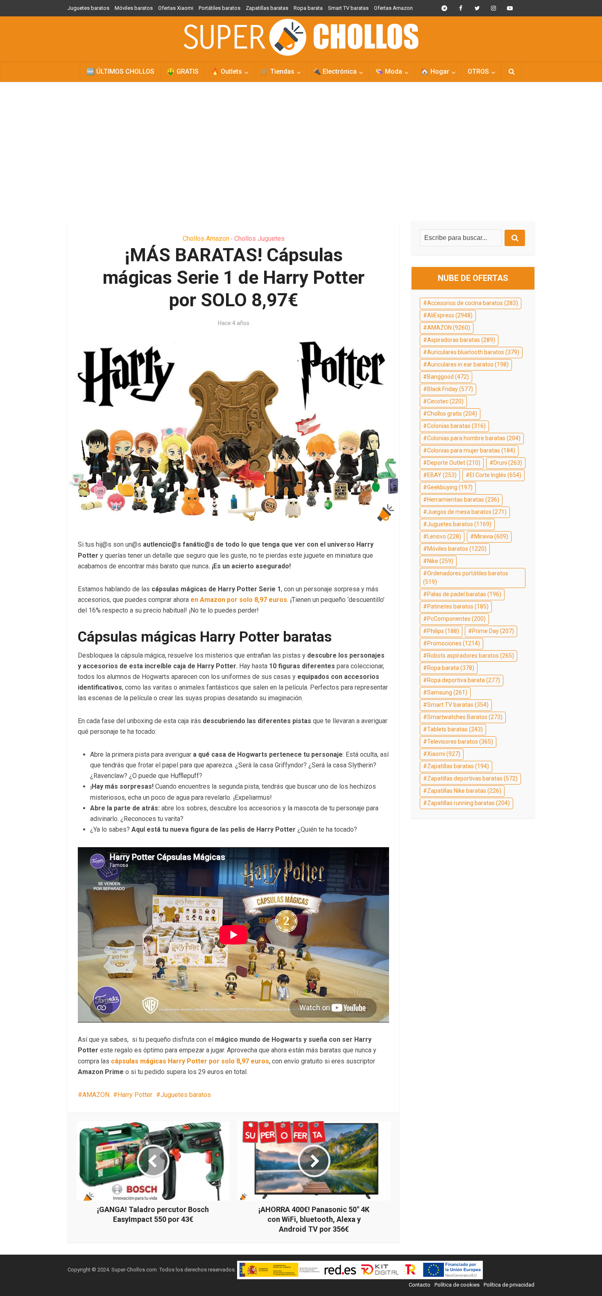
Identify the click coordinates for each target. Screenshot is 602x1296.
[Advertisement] (301, 151)
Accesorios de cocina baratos (472, 303)
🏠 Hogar (435, 71)
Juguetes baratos (88, 8)
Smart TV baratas (348, 8)
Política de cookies (457, 1285)
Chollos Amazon (206, 238)
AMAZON (95, 1095)
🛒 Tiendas (277, 71)
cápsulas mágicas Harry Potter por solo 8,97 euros (190, 1061)
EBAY (442, 475)
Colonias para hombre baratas (474, 438)
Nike (440, 561)
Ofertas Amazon (393, 8)
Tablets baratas (455, 729)
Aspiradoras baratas (461, 340)
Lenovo (444, 536)
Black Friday (450, 389)
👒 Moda (388, 71)
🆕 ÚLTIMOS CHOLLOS (120, 71)
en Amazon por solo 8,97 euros (238, 600)
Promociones (453, 643)
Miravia (491, 536)
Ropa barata (308, 8)
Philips (443, 631)
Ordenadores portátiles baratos (465, 578)
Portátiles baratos (219, 8)
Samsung (447, 692)
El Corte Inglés (495, 475)
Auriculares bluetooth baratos (473, 352)
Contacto (419, 1285)
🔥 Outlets (226, 71)
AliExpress (450, 315)
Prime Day (493, 631)
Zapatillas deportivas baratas (472, 778)
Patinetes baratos (458, 606)
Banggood (448, 376)
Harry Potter (135, 1095)
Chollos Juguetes (259, 238)
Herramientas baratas (463, 499)
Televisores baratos (460, 741)
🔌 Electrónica (335, 71)
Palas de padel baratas (464, 594)
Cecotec (445, 401)
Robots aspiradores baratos (470, 655)
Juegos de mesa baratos (467, 512)
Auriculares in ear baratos (468, 364)
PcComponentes (456, 618)
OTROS (478, 71)
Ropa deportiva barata (463, 680)
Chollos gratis (452, 413)
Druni (507, 462)
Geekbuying (450, 487)
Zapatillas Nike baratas (464, 790)
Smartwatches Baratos (464, 717)
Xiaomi (443, 754)
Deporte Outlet (453, 462)
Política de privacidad (509, 1285)
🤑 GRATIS (183, 71)
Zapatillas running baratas (468, 803)
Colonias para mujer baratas (471, 450)
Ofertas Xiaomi (175, 8)
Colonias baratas (456, 426)
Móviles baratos (134, 8)
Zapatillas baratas (267, 8)
